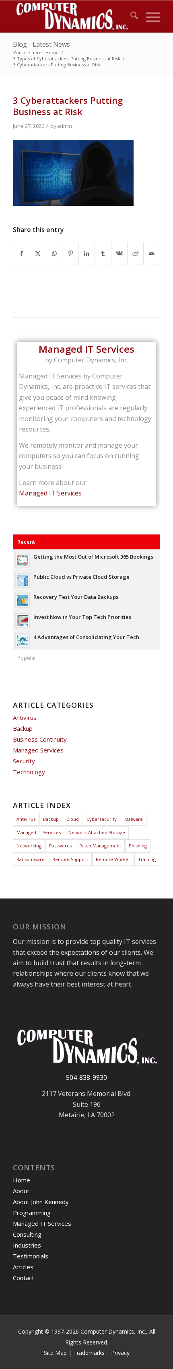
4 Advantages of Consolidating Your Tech (86, 637)
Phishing (138, 846)
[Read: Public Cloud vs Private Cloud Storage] (22, 580)
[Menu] (149, 16)
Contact (23, 1278)
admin (64, 126)
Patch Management (100, 846)
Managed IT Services (50, 493)
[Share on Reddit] (135, 253)
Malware (133, 819)
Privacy (120, 1353)
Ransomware (30, 859)
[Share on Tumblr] (103, 253)
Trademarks (89, 1353)
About (21, 1191)
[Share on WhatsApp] (54, 253)
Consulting (27, 1234)
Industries (27, 1245)
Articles (23, 1267)
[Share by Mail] (152, 253)
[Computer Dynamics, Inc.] (71, 16)
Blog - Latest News (41, 44)
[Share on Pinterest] (70, 253)
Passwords (60, 846)
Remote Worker (113, 859)
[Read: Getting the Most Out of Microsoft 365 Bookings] (22, 560)
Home (21, 1180)
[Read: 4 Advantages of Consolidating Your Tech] (22, 640)
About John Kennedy (41, 1202)
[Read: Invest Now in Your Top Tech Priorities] (22, 620)
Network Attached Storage (96, 832)
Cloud (72, 819)
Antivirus (25, 717)
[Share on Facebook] (21, 253)
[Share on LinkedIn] (87, 253)
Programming (32, 1213)
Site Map (55, 1353)
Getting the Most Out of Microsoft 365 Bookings (93, 556)
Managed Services (38, 750)
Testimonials (30, 1256)
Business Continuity (40, 739)
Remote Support (70, 859)
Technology (29, 772)
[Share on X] (38, 253)
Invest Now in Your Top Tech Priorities (82, 617)
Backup (23, 728)
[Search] (130, 16)
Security (24, 761)
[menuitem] (130, 16)
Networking (28, 846)
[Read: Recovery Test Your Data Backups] (22, 600)
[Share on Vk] (119, 253)
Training (147, 859)
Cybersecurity (101, 819)
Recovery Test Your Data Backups (75, 596)
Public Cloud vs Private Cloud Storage (81, 576)
